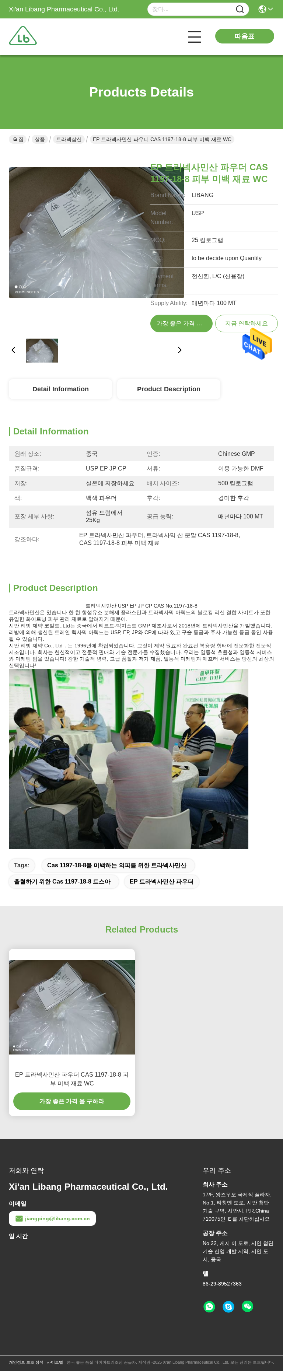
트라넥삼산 (69, 139)
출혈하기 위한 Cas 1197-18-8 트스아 (62, 881)
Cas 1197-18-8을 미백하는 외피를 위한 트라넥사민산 (116, 865)
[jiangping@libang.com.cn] (228, 1306)
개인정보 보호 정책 (26, 1362)
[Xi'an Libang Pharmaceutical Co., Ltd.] (49, 37)
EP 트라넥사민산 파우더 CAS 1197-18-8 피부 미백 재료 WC (72, 1079)
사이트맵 (55, 1362)
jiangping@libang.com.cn (57, 1218)
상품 (40, 139)
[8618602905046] (209, 1306)
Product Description (168, 389)
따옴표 (245, 36)
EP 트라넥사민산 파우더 (162, 881)
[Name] (239, 9)
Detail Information (60, 389)
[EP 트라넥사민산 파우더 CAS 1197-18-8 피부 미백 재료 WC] (96, 240)
